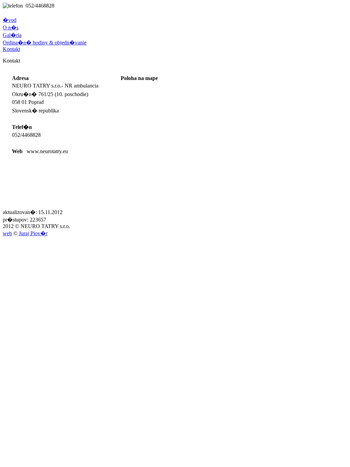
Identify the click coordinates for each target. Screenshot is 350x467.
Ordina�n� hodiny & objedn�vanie (44, 42)
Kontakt (11, 49)
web (7, 233)
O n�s (10, 27)
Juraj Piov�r (33, 233)
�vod (9, 20)
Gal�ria (12, 35)
